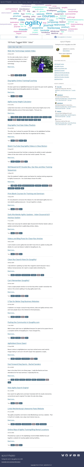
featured (45, 117)
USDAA (30, 119)
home (10, 47)
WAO (35, 119)
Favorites (15, 2)
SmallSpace (11, 188)
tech (16, 75)
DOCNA (36, 117)
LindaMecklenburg (26, 424)
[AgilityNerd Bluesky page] (63, 456)
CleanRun (18, 275)
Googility (34, 275)
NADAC (10, 119)
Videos (19, 2)
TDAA (19, 119)
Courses (24, 2)
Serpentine (44, 185)
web (24, 75)
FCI (40, 117)
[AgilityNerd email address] (78, 456)
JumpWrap (38, 185)
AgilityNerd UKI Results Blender (61, 72)
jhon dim (59, 87)
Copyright (33, 465)
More (40, 2)
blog (14, 47)
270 (15, 185)
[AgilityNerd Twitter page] (70, 456)
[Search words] (82, 2)
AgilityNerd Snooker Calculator (61, 77)
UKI (26, 119)
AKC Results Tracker (59, 64)
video (20, 75)
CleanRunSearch (26, 275)
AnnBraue (18, 424)
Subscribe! (35, 2)
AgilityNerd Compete (59, 70)
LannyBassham (25, 358)
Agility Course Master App (60, 68)
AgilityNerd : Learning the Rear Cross (63, 90)
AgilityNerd (6, 2)
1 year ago (69, 100)
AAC (12, 117)
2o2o (12, 379)
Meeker (17, 161)
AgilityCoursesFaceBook (28, 185)
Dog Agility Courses (59, 66)
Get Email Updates (22, 37)
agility (12, 96)
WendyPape (43, 424)
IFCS (50, 117)
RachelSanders (40, 379)
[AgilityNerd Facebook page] (66, 456)
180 (12, 185)
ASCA (24, 117)
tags (17, 47)
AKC (20, 117)
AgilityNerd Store (58, 79)
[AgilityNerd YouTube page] (74, 456)
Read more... (11, 67)
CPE (32, 117)
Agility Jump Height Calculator (61, 75)
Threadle (17, 188)
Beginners (29, 2)
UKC (23, 119)
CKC (28, 117)
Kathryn (59, 111)
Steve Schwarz (66, 50)
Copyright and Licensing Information (10, 462)
